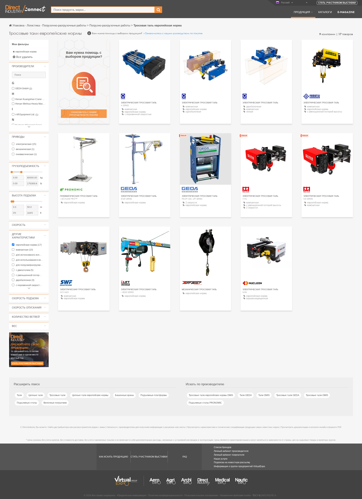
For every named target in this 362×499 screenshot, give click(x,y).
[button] (29, 66)
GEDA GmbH (23, 88)
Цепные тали (35, 395)
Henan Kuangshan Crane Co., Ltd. (30, 99)
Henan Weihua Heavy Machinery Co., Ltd (30, 103)
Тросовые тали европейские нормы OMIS (211, 395)
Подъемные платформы (153, 395)
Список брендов (222, 447)
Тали (19, 395)
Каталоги (325, 12)
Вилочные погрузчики (55, 402)
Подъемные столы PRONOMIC (205, 402)
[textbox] (103, 9)
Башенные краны (124, 395)
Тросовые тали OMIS (317, 395)
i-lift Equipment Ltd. (26, 114)
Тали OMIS (264, 395)
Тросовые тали (57, 395)
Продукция (302, 12)
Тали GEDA (246, 395)
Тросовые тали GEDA (287, 395)
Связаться (327, 46)
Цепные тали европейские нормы (90, 395)
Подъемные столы (27, 402)
